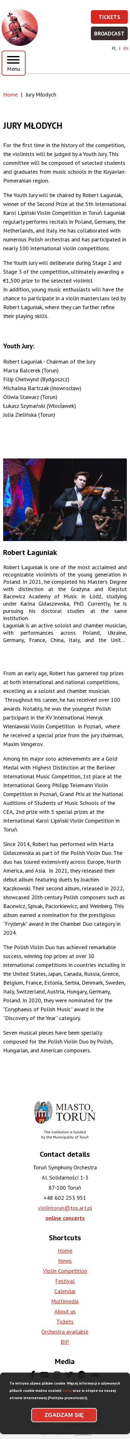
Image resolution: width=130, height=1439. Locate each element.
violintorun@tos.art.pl (65, 1208)
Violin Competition (65, 1270)
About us (65, 1311)
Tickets (113, 18)
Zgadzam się (64, 1415)
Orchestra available (64, 1331)
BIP (65, 1341)
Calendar (65, 1291)
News (65, 1260)
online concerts (65, 1218)
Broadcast (111, 35)
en (125, 48)
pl (114, 48)
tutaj (67, 1390)
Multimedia (65, 1301)
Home (10, 94)
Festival (65, 1281)
